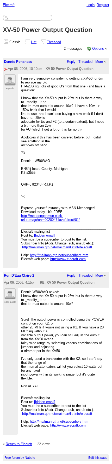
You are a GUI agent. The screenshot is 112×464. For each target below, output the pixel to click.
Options (98, 49)
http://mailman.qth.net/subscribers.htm (59, 255)
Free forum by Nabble (19, 458)
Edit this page (98, 458)
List (33, 42)
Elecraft (9, 5)
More (99, 62)
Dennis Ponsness (18, 62)
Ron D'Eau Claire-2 (19, 275)
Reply (71, 62)
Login (90, 5)
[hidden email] (44, 235)
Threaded (54, 42)
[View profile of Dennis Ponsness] (10, 82)
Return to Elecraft (19, 444)
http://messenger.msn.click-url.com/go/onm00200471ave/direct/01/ (50, 218)
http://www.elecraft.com (68, 259)
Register (103, 5)
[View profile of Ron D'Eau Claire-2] (10, 296)
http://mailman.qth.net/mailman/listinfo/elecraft (57, 247)
